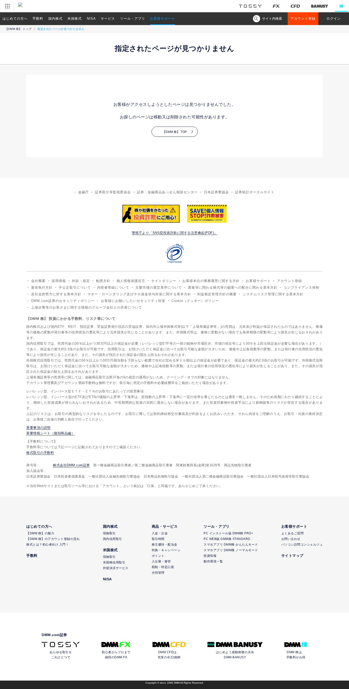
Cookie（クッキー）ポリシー (195, 301)
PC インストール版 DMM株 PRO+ (228, 533)
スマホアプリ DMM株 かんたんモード (231, 544)
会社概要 (38, 281)
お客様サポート (162, 18)
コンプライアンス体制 (301, 287)
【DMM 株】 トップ (18, 28)
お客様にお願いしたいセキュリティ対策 (133, 301)
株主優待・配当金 (164, 544)
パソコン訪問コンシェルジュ (302, 544)
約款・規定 (81, 281)
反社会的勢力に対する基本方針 (56, 294)
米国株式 (74, 18)
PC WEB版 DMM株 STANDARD (227, 539)
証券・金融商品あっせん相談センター (167, 192)
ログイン (334, 18)
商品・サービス (165, 526)
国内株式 (55, 18)
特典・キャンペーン (166, 550)
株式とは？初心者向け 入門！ (47, 544)
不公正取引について (75, 287)
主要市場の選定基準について (158, 287)
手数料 (37, 18)
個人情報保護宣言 (131, 281)
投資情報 (210, 556)
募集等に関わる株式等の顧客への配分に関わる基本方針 (232, 287)
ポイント (158, 556)
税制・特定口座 (163, 567)
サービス (108, 18)
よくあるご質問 (292, 533)
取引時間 (158, 539)
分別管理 (158, 572)
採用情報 (59, 281)
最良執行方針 (42, 287)
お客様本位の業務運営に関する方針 (211, 281)
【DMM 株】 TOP (174, 132)
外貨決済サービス (116, 568)
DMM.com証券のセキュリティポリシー (63, 301)
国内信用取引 (112, 539)
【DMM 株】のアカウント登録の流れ (53, 539)
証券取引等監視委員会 (113, 192)
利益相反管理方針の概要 (217, 294)
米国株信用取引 (114, 562)
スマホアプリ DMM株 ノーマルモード (231, 550)
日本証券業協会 (216, 192)
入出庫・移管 (161, 561)
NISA (91, 18)
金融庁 (83, 192)
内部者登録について (113, 287)
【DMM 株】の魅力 (40, 533)
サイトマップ (292, 556)
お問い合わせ (290, 539)
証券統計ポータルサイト (254, 192)
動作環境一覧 (213, 561)
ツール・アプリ (132, 18)
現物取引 (109, 533)
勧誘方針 (103, 281)
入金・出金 (160, 533)
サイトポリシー (163, 281)
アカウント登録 (303, 18)
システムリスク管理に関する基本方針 (273, 294)
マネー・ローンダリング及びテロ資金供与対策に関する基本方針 (139, 294)
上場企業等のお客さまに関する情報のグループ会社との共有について (86, 307)
